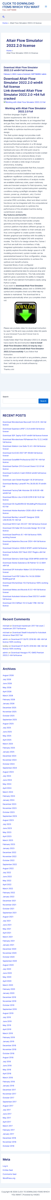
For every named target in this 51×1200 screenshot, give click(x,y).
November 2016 (9, 1142)
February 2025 (9, 748)
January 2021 (8, 945)
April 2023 (7, 836)
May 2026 (7, 687)
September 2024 (10, 768)
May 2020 (7, 977)
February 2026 (9, 699)
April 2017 (7, 1122)
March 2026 (8, 696)
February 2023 (9, 844)
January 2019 (8, 1041)
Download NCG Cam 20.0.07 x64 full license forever (25, 524)
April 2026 (7, 691)
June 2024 (7, 780)
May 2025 (7, 736)
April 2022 (7, 884)
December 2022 (9, 852)
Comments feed (9, 1174)
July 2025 (7, 728)
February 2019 (9, 1037)
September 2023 (10, 816)
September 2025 (10, 720)
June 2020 (7, 973)
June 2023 (7, 828)
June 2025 (7, 732)
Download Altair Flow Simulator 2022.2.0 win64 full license (21, 69)
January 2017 (8, 1134)
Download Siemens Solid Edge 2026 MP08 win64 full (25, 559)
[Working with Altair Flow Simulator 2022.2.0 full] (24, 102)
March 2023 (8, 840)
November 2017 (9, 1094)
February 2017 (9, 1130)
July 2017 (7, 1110)
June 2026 (7, 683)
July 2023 (7, 824)
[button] (3, 16)
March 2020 (8, 985)
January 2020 (8, 993)
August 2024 (8, 772)
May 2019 (7, 1025)
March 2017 (8, 1126)
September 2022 (10, 864)
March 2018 (8, 1078)
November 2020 (9, 953)
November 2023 (9, 808)
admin (5, 639)
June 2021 (7, 925)
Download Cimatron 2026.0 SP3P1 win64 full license (25, 548)
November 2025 (9, 712)
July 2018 (7, 1061)
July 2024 (7, 776)
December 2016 (9, 1138)
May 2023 (7, 832)
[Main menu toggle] (46, 6)
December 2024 (9, 756)
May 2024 (7, 784)
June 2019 (7, 1021)
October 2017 (8, 1098)
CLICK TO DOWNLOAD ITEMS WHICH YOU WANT (21, 5)
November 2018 (9, 1049)
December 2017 (9, 1090)
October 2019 (8, 1005)
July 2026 (7, 679)
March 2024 (8, 792)
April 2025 (7, 740)
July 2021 (7, 921)
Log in (5, 1166)
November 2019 (9, 1001)
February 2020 (9, 989)
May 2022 (7, 881)
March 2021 (8, 937)
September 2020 (10, 961)
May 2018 (7, 1070)
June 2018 (7, 1066)
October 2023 (8, 812)
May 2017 (7, 1118)
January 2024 (8, 800)
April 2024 (7, 788)
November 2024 (9, 760)
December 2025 (9, 708)
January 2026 (8, 703)
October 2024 (8, 764)
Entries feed (8, 1170)
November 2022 (9, 856)
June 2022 (7, 876)
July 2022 (7, 872)
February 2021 (9, 941)
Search (5, 397)
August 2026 (8, 675)
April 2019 (7, 1029)
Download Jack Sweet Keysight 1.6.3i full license (23, 480)
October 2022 (8, 860)
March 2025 (8, 744)
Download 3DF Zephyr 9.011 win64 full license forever (25, 435)
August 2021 (8, 917)
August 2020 (8, 965)
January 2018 (8, 1086)
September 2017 (9, 1102)
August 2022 (8, 868)
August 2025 (8, 724)
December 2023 (9, 804)
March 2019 (8, 1033)
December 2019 (9, 997)
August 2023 (8, 820)
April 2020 (7, 981)
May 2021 (7, 929)
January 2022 (8, 897)
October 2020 (8, 957)
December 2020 (9, 949)
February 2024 (9, 796)
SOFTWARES (36, 74)
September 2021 (10, 913)
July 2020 (7, 969)
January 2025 (8, 752)
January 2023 (8, 848)
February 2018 (9, 1082)
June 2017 (7, 1114)
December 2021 (9, 901)
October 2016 (8, 1146)
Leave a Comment (23, 74)
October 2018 (8, 1053)
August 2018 (8, 1057)
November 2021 (9, 905)
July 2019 (7, 1017)
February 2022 (9, 893)
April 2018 (7, 1073)
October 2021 (8, 909)
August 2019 (8, 1013)
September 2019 (10, 1009)
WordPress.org (9, 1178)
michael (6, 626)
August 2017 (8, 1106)
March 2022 (8, 888)
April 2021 (7, 933)
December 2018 (9, 1045)
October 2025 (8, 716)
